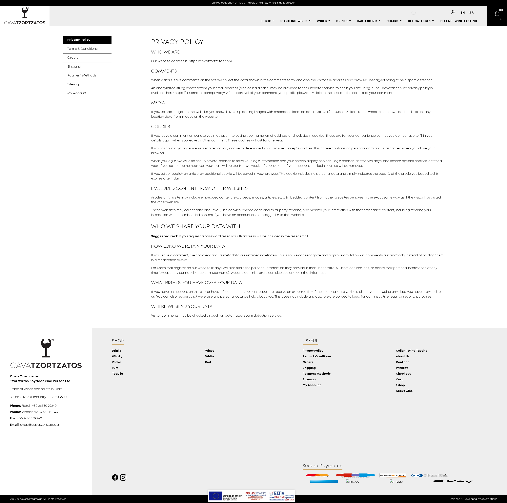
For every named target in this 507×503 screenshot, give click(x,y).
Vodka (116, 362)
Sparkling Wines (294, 21)
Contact (402, 362)
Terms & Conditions (82, 48)
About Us (402, 356)
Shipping (74, 66)
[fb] (116, 478)
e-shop (267, 21)
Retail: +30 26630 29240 (33, 405)
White (209, 356)
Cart (399, 379)
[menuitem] (463, 13)
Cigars (392, 21)
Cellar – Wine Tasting (411, 351)
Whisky (117, 356)
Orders (72, 57)
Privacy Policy (79, 39)
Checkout (403, 374)
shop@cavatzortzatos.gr (35, 424)
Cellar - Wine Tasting (458, 21)
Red (208, 362)
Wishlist (402, 368)
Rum (115, 368)
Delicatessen (419, 21)
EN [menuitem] (463, 12)
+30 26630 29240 (26, 418)
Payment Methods (81, 75)
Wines (322, 21)
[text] (453, 12)
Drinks (342, 21)
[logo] (25, 16)
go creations (489, 499)
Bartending (367, 21)
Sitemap (73, 84)
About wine (404, 391)
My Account (76, 93)
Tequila (117, 374)
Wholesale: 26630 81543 (34, 412)
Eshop (400, 385)
